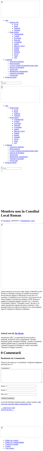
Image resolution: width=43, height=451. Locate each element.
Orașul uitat (14, 69)
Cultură (16, 36)
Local (16, 24)
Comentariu (5, 368)
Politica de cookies (11, 440)
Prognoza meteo (11, 77)
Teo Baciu (6, 221)
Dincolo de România (17, 67)
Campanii (8, 60)
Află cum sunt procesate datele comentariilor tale (21, 403)
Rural (16, 26)
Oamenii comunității (17, 73)
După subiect (14, 32)
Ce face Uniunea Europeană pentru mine (24, 65)
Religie (16, 50)
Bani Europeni (15, 63)
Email (3, 390)
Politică (16, 48)
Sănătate (17, 52)
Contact (8, 446)
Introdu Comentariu (8, 398)
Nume (4, 386)
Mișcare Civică (19, 46)
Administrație (18, 34)
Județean (17, 28)
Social (16, 54)
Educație (17, 40)
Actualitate (18, 42)
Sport (16, 56)
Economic (17, 38)
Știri (6, 20)
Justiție (16, 44)
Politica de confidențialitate (14, 442)
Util (15, 58)
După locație (14, 22)
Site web (4, 394)
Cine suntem (9, 448)
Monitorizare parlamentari (19, 71)
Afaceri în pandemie (17, 61)
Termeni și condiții (11, 444)
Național (17, 30)
